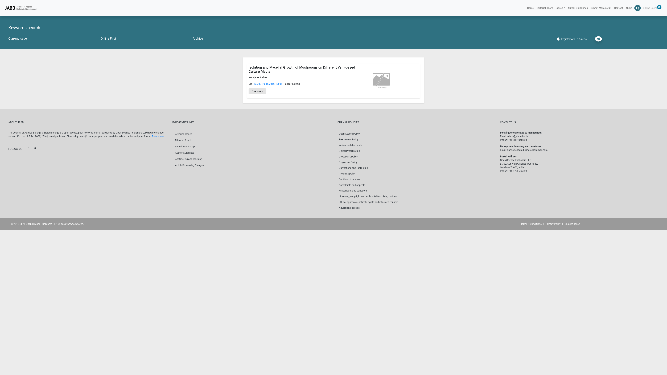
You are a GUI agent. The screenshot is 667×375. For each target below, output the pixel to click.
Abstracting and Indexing (188, 159)
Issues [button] (559, 8)
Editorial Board (545, 8)
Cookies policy (572, 224)
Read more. (158, 136)
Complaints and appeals (352, 185)
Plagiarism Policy (348, 162)
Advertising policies (349, 207)
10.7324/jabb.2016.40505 (268, 83)
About (629, 8)
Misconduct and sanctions (353, 190)
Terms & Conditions (531, 224)
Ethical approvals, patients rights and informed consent (368, 202)
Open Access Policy (349, 133)
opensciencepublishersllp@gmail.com (527, 150)
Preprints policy (347, 173)
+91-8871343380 (517, 140)
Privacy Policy (553, 224)
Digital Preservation (349, 150)
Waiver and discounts (350, 145)
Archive (198, 38)
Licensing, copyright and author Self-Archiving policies (368, 196)
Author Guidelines (578, 8)
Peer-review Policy (348, 139)
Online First (108, 38)
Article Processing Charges (189, 165)
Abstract (259, 91)
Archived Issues (183, 134)
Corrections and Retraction (353, 167)
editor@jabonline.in (517, 136)
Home (531, 7)
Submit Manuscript (601, 8)
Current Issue (17, 38)
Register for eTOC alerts (573, 39)
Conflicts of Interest (349, 179)
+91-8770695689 (517, 171)
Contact (618, 8)
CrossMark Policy (348, 156)
